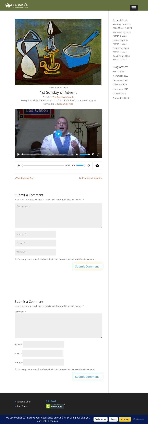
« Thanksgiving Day (24, 178)
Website (19, 362)
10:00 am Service (65, 103)
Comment (20, 311)
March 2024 (118, 71)
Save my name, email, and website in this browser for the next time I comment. (56, 259)
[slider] (44, 154)
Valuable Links (24, 401)
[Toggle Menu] (134, 7)
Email (18, 353)
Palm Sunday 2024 (122, 32)
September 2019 (121, 98)
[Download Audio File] (97, 165)
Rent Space (22, 406)
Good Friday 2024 (121, 56)
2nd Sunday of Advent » (90, 178)
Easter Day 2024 (120, 40)
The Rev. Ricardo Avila (63, 97)
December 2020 (120, 80)
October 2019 (119, 93)
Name (18, 344)
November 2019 (120, 89)
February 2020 (120, 84)
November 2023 (120, 75)
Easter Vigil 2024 (121, 48)
